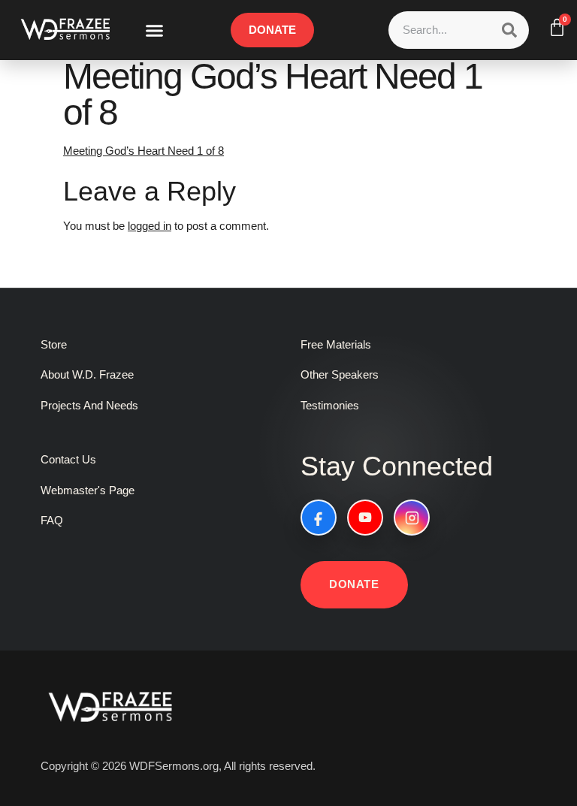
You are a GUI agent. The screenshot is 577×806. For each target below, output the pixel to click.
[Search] (509, 30)
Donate (354, 584)
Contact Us (68, 459)
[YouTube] (365, 518)
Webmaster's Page (87, 490)
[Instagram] (412, 518)
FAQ (52, 520)
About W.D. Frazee (87, 374)
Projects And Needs (89, 405)
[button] (154, 30)
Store (54, 344)
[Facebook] (319, 518)
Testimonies (330, 405)
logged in (149, 225)
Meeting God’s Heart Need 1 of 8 (143, 150)
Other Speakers (340, 374)
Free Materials (336, 344)
